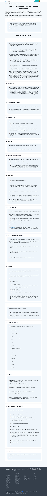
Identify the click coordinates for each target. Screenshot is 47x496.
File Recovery (7, 484)
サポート (25, 475)
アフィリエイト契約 (35, 491)
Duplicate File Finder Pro (8, 479)
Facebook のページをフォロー (27, 478)
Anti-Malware (7, 483)
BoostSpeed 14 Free (17, 475)
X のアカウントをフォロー (27, 479)
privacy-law (24, 491)
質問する (25, 476)
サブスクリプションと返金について (29, 491)
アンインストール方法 (17, 492)
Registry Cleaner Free (17, 478)
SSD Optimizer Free (17, 477)
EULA (16, 491)
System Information (17, 483)
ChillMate (7, 486)
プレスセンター (35, 478)
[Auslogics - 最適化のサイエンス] (7, 1)
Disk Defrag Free (17, 476)
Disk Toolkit (7, 488)
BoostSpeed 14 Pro (8, 475)
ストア (37, 1)
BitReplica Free (16, 480)
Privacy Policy (13, 227)
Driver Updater (7, 481)
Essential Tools (7, 487)
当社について (35, 475)
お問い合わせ (35, 476)
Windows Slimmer (17, 481)
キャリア (34, 477)
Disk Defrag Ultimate (8, 482)
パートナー (35, 479)
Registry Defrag (16, 482)
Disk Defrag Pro (7, 476)
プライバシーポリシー (19, 491)
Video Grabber (7, 485)
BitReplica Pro (7, 480)
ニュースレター (26, 477)
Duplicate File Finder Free (17, 479)
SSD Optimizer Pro (8, 477)
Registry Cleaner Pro (8, 478)
